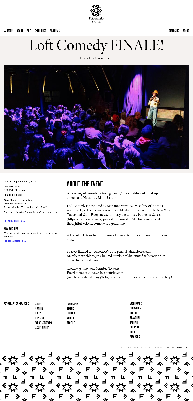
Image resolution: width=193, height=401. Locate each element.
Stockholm (136, 308)
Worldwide (136, 303)
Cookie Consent (183, 347)
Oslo (132, 332)
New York (135, 337)
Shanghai (135, 318)
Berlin (133, 313)
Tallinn (134, 322)
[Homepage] (96, 13)
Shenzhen (135, 327)
